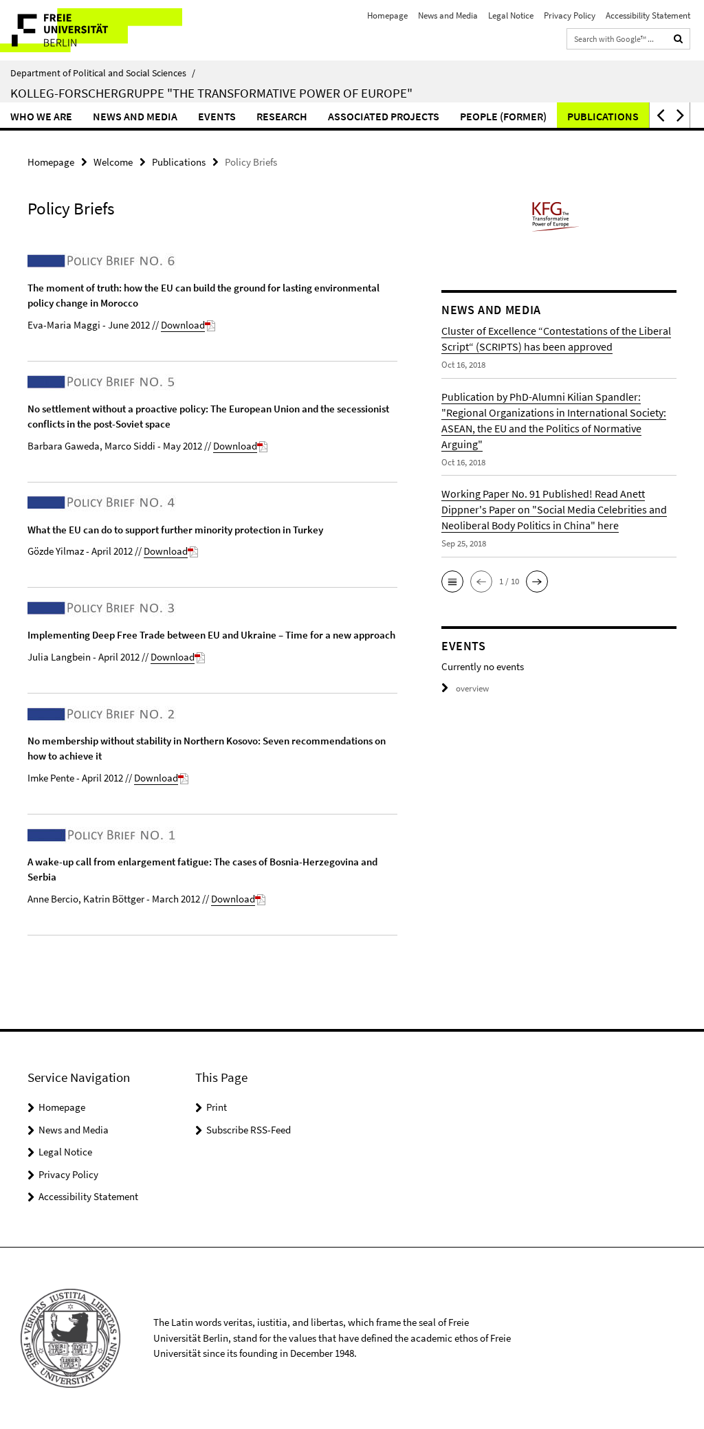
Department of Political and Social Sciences (102, 73)
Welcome (113, 161)
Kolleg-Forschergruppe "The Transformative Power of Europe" (211, 93)
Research (281, 116)
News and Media (448, 15)
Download (183, 324)
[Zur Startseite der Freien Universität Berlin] (91, 30)
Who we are (41, 116)
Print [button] (216, 1107)
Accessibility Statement (648, 15)
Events (217, 116)
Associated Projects (383, 116)
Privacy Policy (569, 15)
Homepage (387, 15)
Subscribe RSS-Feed (248, 1129)
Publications (603, 116)
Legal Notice (511, 15)
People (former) (503, 116)
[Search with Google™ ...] (679, 39)
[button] (659, 115)
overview (472, 688)
